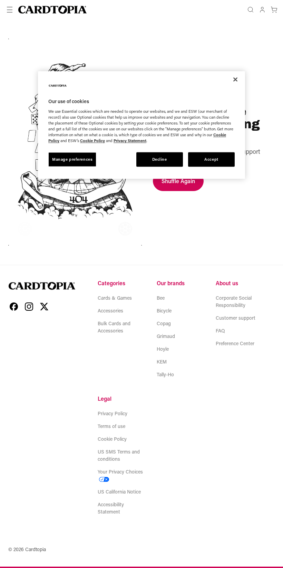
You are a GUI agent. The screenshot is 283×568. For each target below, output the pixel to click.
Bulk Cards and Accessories (114, 327)
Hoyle (163, 349)
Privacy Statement (130, 140)
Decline (159, 159)
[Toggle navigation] (9, 9)
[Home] (52, 10)
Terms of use (111, 426)
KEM (162, 361)
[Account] (262, 9)
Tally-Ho (165, 374)
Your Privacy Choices (120, 471)
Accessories (110, 310)
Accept (211, 159)
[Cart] (274, 9)
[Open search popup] (250, 9)
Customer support (235, 318)
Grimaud (166, 336)
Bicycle (164, 310)
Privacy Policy (112, 413)
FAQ (220, 330)
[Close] (235, 79)
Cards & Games (115, 298)
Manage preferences (72, 159)
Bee (161, 298)
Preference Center (235, 343)
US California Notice (119, 491)
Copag (164, 323)
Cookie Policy (112, 439)
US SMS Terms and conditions (119, 455)
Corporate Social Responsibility (234, 301)
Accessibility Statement (111, 508)
